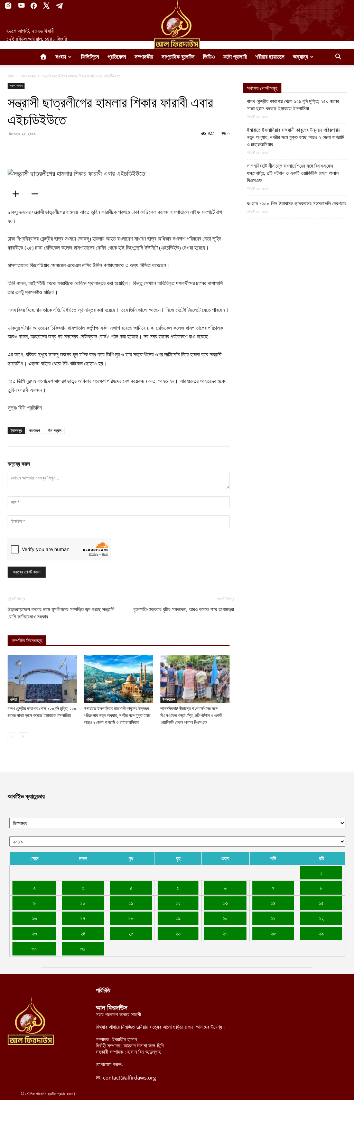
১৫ (321, 902)
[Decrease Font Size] (37, 194)
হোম (11, 76)
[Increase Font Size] (18, 194)
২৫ (130, 933)
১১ (131, 902)
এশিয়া (13, 699)
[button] (338, 57)
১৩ (225, 902)
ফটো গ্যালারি (235, 57)
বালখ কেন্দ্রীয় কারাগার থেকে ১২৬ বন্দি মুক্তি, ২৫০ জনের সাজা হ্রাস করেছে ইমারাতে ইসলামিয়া (293, 105)
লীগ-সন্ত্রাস (55, 430)
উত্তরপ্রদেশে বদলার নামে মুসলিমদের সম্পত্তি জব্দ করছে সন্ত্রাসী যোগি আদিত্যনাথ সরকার (61, 613)
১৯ (178, 918)
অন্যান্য (300, 57)
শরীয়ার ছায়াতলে (270, 57)
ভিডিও (209, 57)
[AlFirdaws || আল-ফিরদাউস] (177, 24)
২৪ (83, 933)
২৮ (273, 933)
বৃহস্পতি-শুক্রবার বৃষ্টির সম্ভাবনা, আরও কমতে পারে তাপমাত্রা (183, 609)
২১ (273, 918)
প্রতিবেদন (117, 57)
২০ (225, 918)
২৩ (34, 933)
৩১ (82, 948)
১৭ (82, 918)
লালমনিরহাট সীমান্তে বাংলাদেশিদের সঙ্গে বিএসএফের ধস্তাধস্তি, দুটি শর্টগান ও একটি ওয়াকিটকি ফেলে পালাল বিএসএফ (191, 715)
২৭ (225, 933)
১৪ (273, 902)
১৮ (130, 918)
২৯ (321, 933)
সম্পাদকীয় (143, 57)
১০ (82, 902)
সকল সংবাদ (28, 76)
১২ (178, 902)
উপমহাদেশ (168, 699)
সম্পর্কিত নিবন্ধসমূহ (27, 640)
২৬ (178, 933)
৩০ (34, 948)
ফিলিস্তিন (90, 57)
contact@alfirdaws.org (129, 1077)
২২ (321, 918)
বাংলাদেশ (34, 430)
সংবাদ (60, 57)
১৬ (34, 918)
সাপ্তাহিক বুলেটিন (178, 57)
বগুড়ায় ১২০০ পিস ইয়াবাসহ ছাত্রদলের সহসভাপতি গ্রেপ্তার (296, 203)
